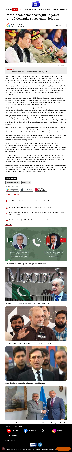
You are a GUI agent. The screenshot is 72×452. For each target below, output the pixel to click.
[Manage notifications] (3, 448)
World (34, 9)
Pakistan (28, 9)
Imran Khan (26, 183)
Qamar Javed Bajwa (12, 183)
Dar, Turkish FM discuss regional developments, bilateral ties (25, 264)
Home (10, 9)
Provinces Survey (63, 449)
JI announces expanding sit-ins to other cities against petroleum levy (28, 343)
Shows (62, 9)
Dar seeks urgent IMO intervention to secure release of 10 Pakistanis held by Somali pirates (35, 423)
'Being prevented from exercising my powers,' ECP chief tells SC (30, 207)
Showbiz (55, 9)
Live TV (21, 9)
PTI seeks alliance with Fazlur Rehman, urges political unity (25, 383)
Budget (15, 9)
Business (48, 9)
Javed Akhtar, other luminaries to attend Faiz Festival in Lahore (30, 201)
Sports (41, 9)
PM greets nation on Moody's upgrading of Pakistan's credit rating (27, 303)
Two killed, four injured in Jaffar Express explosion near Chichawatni (32, 220)
